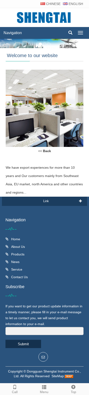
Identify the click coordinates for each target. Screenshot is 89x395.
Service (16, 269)
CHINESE (53, 4)
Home (15, 239)
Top (73, 392)
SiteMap (58, 376)
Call (15, 392)
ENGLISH (75, 4)
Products (17, 254)
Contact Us (19, 277)
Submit (23, 344)
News (14, 262)
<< (44, 151)
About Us (17, 247)
